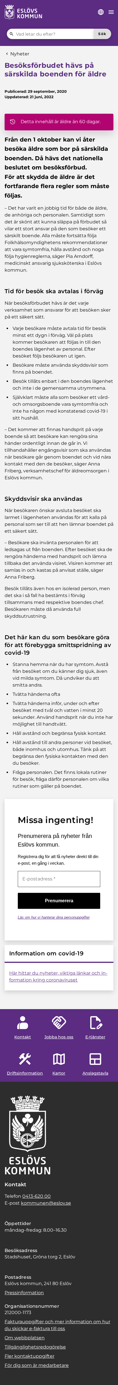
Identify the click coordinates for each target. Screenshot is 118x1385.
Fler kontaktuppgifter (29, 1356)
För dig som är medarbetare (37, 1365)
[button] (11, 1373)
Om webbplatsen (25, 1337)
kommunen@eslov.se (46, 1203)
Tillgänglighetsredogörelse (35, 1347)
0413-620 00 (36, 1196)
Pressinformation (24, 1292)
